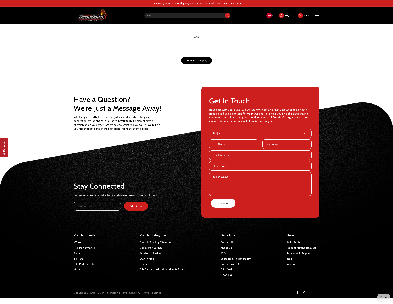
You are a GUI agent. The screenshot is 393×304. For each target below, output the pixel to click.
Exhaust (144, 263)
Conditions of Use (231, 263)
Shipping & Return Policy (235, 258)
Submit (222, 203)
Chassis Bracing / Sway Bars (157, 242)
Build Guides (294, 242)
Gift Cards (226, 269)
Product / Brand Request (301, 247)
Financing (226, 274)
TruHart (78, 258)
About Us (226, 247)
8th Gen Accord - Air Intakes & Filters (162, 269)
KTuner (78, 242)
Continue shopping (196, 60)
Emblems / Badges (151, 253)
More (77, 269)
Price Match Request (298, 253)
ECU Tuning (147, 258)
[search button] (227, 15)
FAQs (223, 253)
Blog (289, 258)
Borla (77, 253)
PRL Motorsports (84, 263)
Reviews (291, 263)
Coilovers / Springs (151, 247)
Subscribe (134, 206)
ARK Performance (84, 247)
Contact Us (227, 242)
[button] (269, 15)
